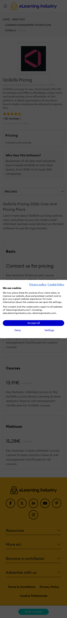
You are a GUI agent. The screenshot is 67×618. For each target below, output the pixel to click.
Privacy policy (37, 284)
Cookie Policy (56, 284)
